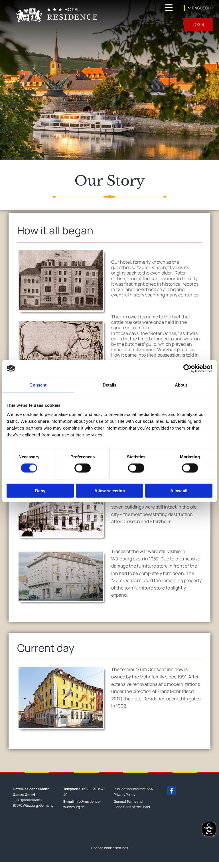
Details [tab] (110, 385)
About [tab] (181, 385)
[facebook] (171, 790)
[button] (141, 7)
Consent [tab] (37, 385)
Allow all (178, 490)
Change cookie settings (109, 847)
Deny (40, 490)
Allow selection (109, 490)
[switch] (82, 468)
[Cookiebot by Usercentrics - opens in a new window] (187, 368)
